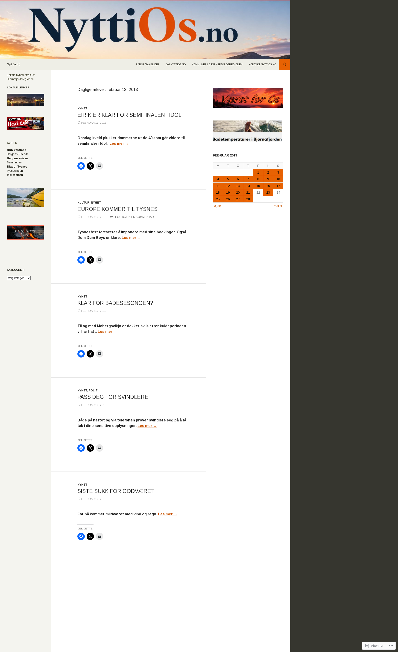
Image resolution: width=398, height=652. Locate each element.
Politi (94, 390)
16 (268, 186)
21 (248, 192)
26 (228, 199)
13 (238, 186)
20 (238, 192)
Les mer (119, 143)
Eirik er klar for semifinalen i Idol (129, 115)
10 (278, 179)
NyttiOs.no (13, 64)
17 (278, 186)
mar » (278, 206)
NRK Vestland (16, 150)
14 (248, 186)
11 (218, 186)
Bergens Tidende (18, 154)
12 (228, 186)
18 (218, 192)
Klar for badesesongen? (115, 303)
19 (228, 192)
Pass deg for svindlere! (113, 397)
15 (258, 186)
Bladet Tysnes (17, 166)
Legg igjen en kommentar (134, 217)
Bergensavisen (17, 158)
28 (248, 199)
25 (218, 199)
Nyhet (82, 108)
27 (238, 199)
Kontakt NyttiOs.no (262, 64)
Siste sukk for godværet (116, 491)
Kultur (83, 202)
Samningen (14, 162)
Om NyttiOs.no (176, 64)
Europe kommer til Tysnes (117, 209)
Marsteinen (15, 175)
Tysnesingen (15, 170)
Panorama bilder (148, 64)
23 (268, 192)
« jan (217, 206)
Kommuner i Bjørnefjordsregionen (217, 64)
